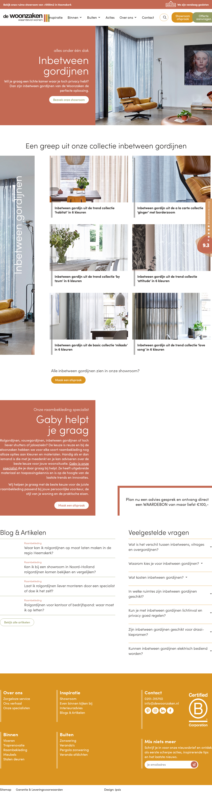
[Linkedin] (162, 710)
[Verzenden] (194, 764)
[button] (75, 17)
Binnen (10, 734)
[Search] (164, 17)
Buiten (67, 734)
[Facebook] (170, 710)
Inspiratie (70, 692)
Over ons (13, 692)
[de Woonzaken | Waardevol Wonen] (203, 256)
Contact (153, 692)
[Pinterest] (148, 710)
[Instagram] (155, 710)
